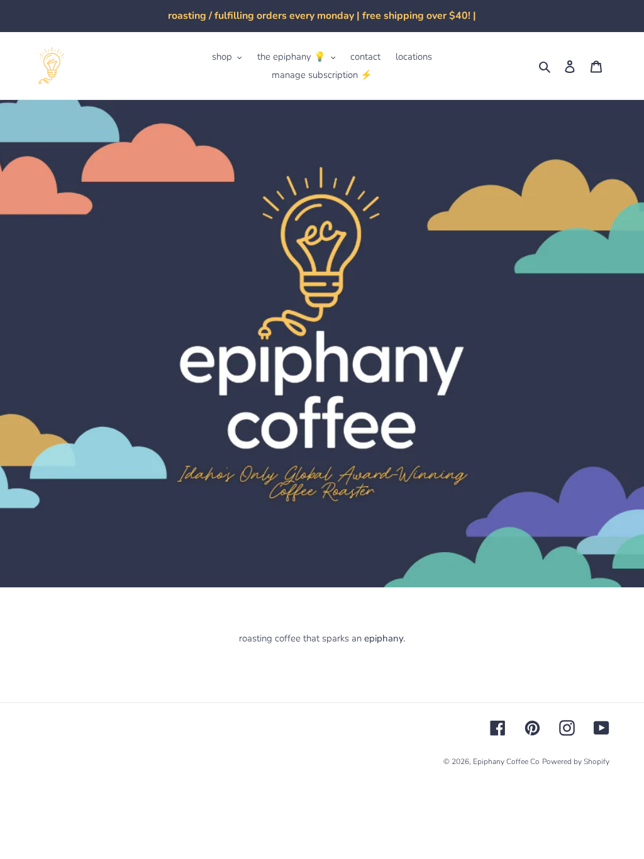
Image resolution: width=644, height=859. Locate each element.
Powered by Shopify (575, 761)
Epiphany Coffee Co (506, 761)
